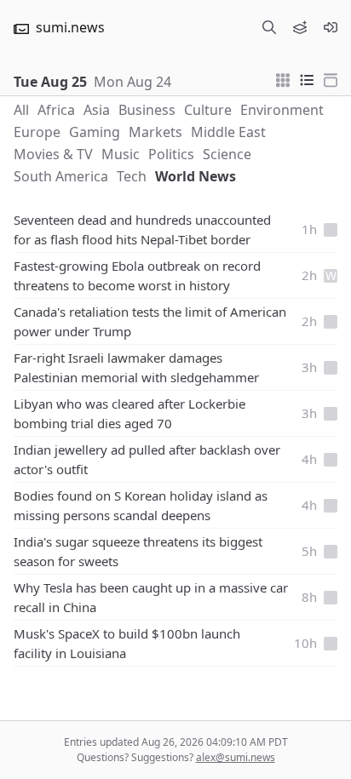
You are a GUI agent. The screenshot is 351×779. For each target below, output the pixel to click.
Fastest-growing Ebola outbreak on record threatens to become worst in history (137, 275)
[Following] (300, 27)
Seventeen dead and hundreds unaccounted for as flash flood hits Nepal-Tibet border (142, 229)
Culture (208, 109)
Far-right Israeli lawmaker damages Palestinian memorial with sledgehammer (136, 367)
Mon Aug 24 (132, 81)
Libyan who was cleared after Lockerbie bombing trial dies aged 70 (129, 413)
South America (61, 176)
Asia (96, 109)
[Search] (269, 27)
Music (120, 154)
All (21, 109)
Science (227, 154)
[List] (307, 78)
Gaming (94, 132)
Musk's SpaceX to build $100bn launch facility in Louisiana (127, 643)
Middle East (228, 132)
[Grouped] (283, 78)
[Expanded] (330, 78)
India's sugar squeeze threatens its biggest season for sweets (138, 551)
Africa (56, 109)
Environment (282, 109)
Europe (37, 132)
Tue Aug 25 (50, 81)
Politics (171, 154)
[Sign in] (330, 27)
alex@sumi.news (235, 757)
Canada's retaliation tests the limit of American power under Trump (150, 321)
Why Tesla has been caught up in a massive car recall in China (151, 597)
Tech (132, 176)
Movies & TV (53, 154)
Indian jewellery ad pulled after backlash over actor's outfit (147, 459)
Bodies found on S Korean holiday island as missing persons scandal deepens (141, 505)
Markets (155, 132)
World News (195, 176)
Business (147, 109)
